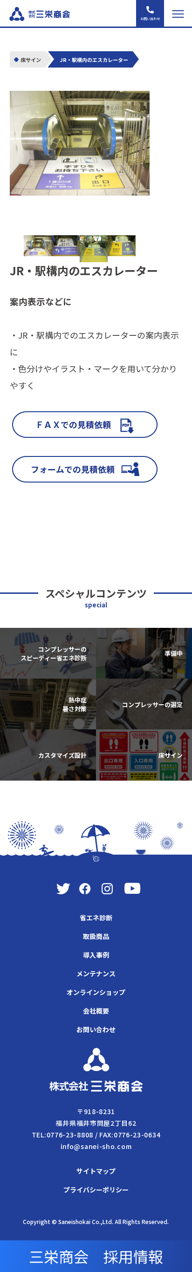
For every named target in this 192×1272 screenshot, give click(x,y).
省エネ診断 (96, 917)
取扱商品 (96, 936)
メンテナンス (96, 973)
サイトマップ (96, 1171)
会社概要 (96, 1010)
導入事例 (96, 954)
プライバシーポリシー (96, 1189)
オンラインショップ (96, 992)
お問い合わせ (96, 1029)
